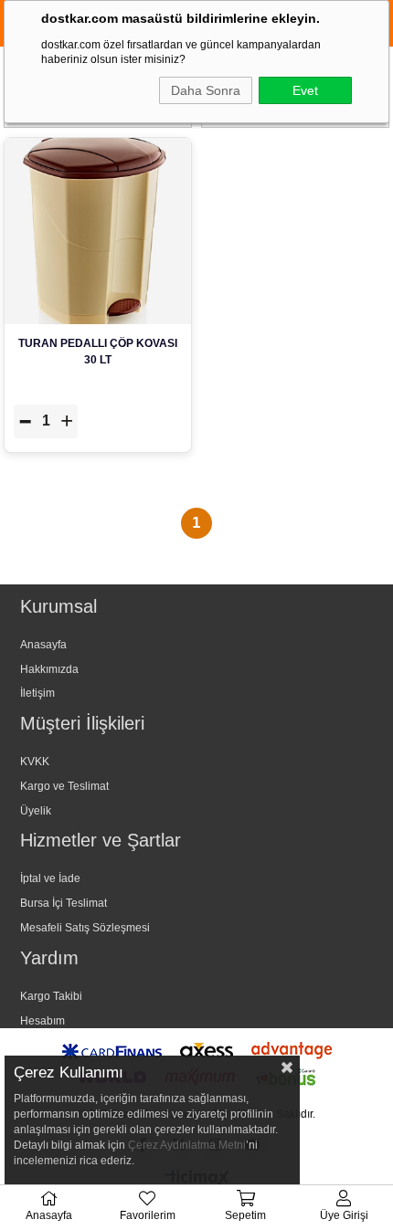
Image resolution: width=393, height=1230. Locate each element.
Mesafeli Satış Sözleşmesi (85, 927)
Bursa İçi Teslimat (63, 903)
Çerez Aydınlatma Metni (187, 1145)
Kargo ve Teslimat (64, 786)
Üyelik (35, 810)
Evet (305, 90)
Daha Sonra (205, 90)
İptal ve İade (50, 878)
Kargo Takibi (51, 996)
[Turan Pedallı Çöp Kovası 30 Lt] (98, 231)
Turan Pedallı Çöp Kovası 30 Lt (97, 351)
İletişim (37, 693)
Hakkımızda (49, 669)
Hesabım (42, 1020)
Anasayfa (43, 644)
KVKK (34, 761)
